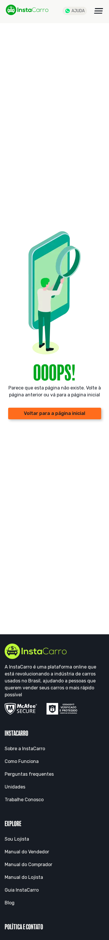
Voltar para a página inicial (54, 413)
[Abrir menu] (98, 11)
